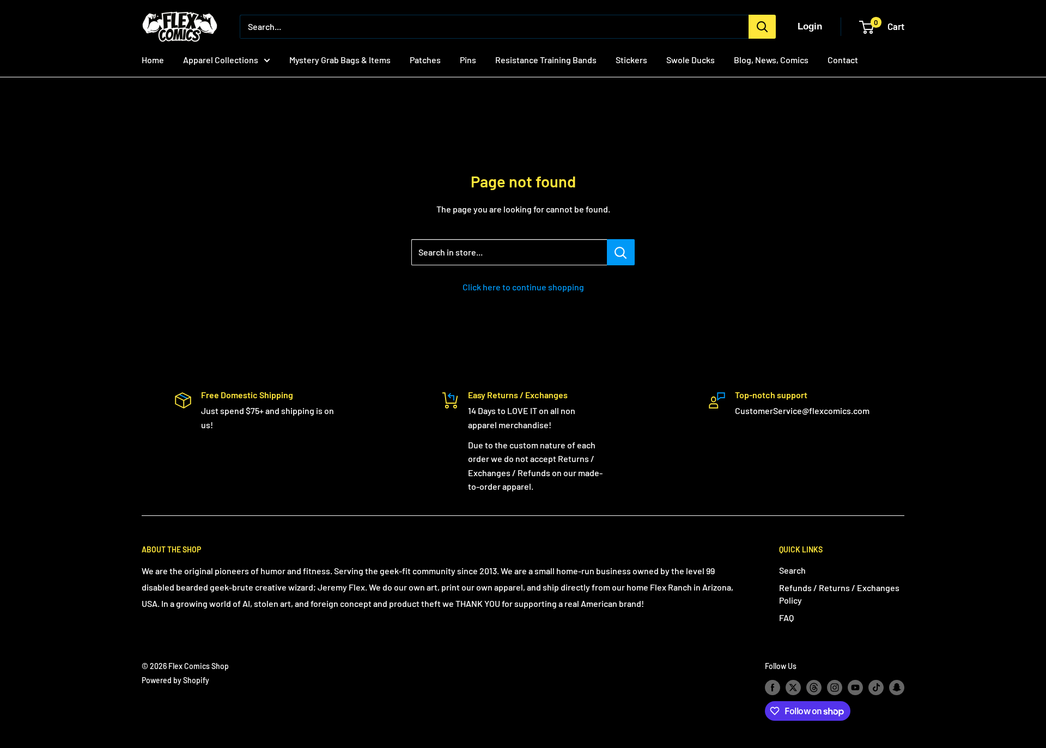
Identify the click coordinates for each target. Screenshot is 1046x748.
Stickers (631, 59)
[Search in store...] (621, 252)
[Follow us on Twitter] (793, 687)
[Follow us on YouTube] (855, 687)
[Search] (762, 27)
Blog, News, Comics (771, 59)
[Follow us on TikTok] (876, 687)
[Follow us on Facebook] (772, 687)
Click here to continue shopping (523, 287)
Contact (843, 59)
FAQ (786, 617)
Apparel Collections (220, 59)
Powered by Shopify (175, 680)
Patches (425, 59)
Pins (468, 59)
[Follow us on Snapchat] (896, 687)
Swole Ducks (690, 59)
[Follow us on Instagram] (834, 687)
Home (153, 59)
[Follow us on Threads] (814, 687)
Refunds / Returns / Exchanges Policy (839, 593)
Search (792, 570)
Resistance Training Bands (546, 59)
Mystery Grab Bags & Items (340, 59)
